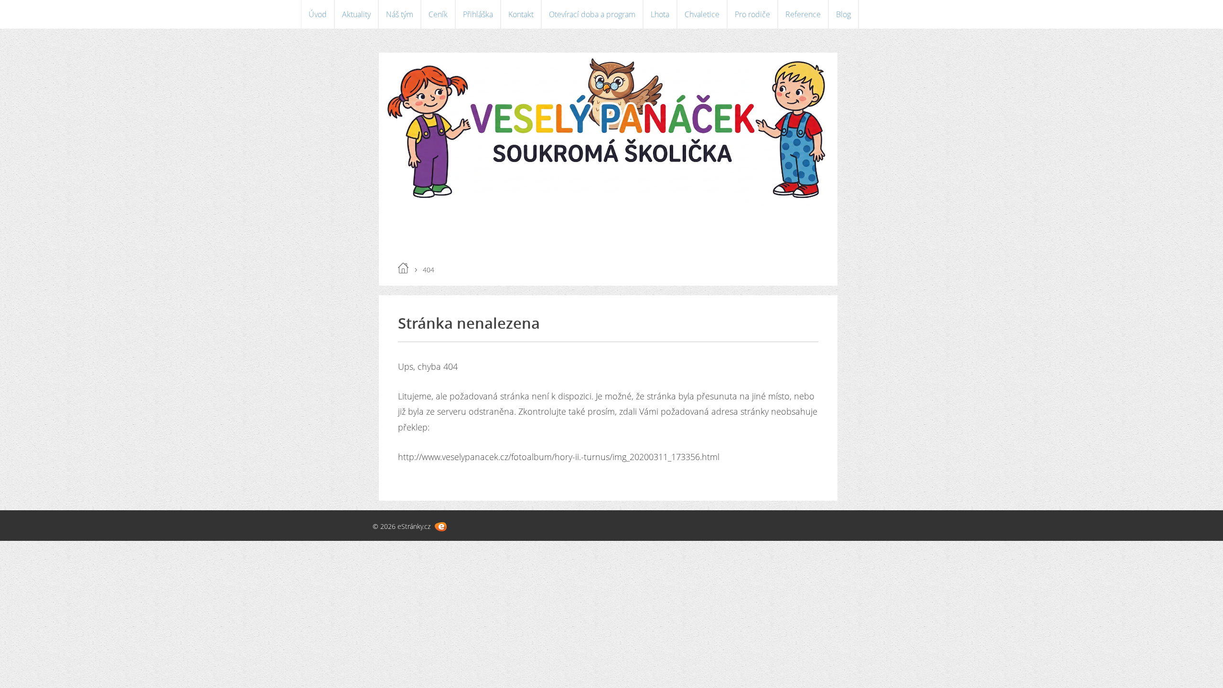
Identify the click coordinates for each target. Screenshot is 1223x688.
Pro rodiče (752, 14)
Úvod (318, 14)
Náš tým (399, 14)
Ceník (438, 14)
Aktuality (356, 14)
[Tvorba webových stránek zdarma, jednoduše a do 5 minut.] (441, 526)
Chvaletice (702, 14)
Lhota (660, 14)
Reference (803, 14)
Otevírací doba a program (592, 14)
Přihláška (478, 14)
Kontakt (521, 14)
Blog (843, 14)
